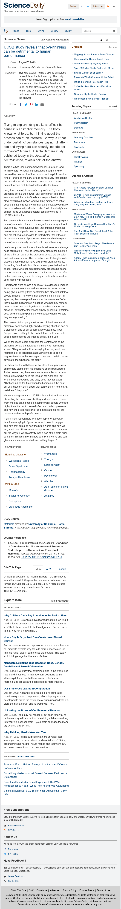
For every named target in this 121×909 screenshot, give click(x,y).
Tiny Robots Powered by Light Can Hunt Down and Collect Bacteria (94, 189)
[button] (102, 40)
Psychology (50, 475)
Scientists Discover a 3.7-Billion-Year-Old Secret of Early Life (35, 792)
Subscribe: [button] (98, 6)
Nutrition (78, 161)
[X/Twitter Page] (88, 6)
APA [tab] (48, 569)
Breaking (77, 47)
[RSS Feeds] (108, 6)
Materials (9, 524)
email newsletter (74, 19)
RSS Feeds (13, 830)
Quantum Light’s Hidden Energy (90, 94)
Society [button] (55, 30)
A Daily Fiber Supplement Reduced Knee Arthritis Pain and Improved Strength (94, 259)
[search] (114, 30)
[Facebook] (21, 104)
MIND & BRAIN (78, 132)
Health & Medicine (15, 454)
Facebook (13, 849)
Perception (15, 501)
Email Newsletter (16, 825)
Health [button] (16, 30)
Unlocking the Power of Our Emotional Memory (32, 710)
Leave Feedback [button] (16, 876)
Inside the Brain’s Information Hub (91, 81)
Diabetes (78, 127)
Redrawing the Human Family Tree (91, 58)
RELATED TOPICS (13, 447)
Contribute (42, 890)
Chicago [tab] (61, 569)
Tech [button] (28, 30)
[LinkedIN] (37, 104)
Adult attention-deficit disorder (56, 488)
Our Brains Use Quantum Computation (27, 688)
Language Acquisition (21, 506)
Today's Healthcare (19, 477)
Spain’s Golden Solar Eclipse (88, 72)
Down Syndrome (18, 466)
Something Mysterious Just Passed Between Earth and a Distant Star (35, 775)
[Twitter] (26, 104)
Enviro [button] (41, 30)
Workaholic (50, 453)
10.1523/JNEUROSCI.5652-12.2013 (41, 557)
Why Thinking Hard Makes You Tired (25, 732)
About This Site (18, 890)
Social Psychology (19, 495)
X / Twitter (13, 853)
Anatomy (49, 495)
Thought (49, 459)
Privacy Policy (69, 890)
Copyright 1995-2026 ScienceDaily (23, 894)
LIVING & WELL (78, 151)
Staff (31, 890)
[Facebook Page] (82, 6)
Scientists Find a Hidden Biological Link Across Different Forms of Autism (35, 766)
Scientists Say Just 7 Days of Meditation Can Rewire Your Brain (94, 244)
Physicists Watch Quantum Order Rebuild (94, 77)
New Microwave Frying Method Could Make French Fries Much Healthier (92, 251)
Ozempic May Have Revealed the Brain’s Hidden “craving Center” (94, 225)
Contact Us (13, 881)
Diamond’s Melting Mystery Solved (91, 63)
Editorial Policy (86, 890)
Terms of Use (103, 890)
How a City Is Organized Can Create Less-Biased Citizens (33, 639)
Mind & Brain (12, 484)
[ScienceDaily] (24, 5)
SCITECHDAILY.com (26, 756)
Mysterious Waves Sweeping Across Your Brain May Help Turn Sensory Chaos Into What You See (94, 217)
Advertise (54, 890)
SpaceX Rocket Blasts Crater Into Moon (94, 68)
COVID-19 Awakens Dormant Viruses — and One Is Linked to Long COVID (94, 196)
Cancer (48, 470)
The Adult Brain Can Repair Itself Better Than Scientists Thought (93, 232)
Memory (13, 490)
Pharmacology (17, 472)
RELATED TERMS (48, 447)
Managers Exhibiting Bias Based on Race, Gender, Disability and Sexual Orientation (34, 664)
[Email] (42, 104)
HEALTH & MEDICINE (81, 113)
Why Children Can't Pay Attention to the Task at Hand (35, 615)
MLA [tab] (38, 569)
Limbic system (52, 464)
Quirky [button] (68, 30)
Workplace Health (19, 461)
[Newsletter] (114, 6)
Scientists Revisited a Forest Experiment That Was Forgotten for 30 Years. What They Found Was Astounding (36, 783)
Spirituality (79, 147)
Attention (49, 481)
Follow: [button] (73, 6)
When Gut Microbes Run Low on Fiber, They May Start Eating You (93, 203)
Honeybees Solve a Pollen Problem (91, 98)
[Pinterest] (31, 104)
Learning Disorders (83, 137)
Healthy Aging (81, 156)
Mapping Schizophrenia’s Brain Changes (94, 54)
